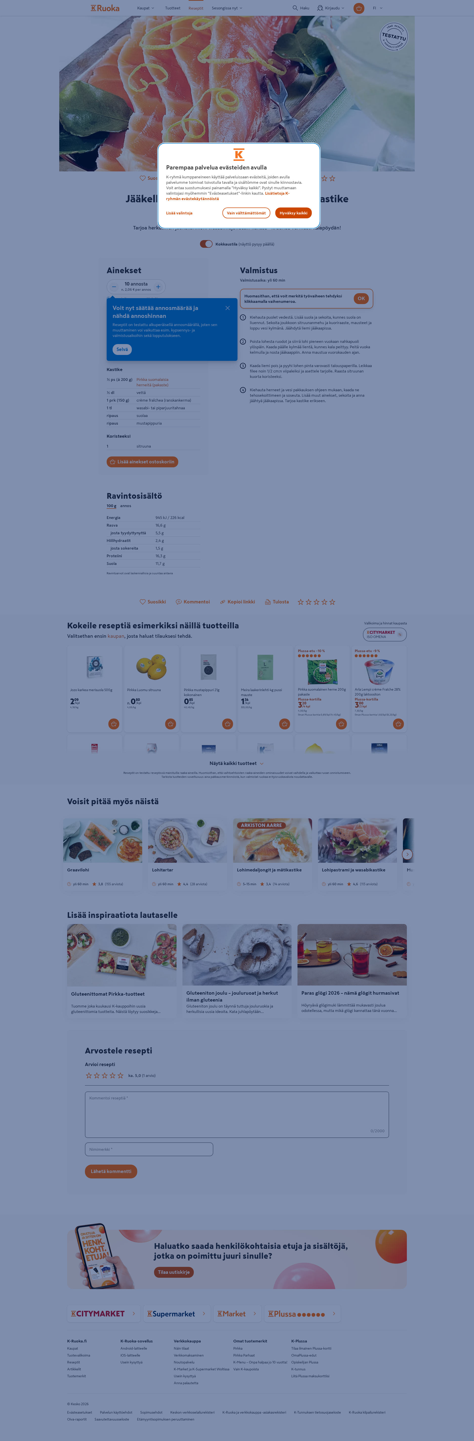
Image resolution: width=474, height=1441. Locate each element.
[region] (239, 185)
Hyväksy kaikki (293, 213)
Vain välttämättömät (246, 213)
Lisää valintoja (179, 213)
